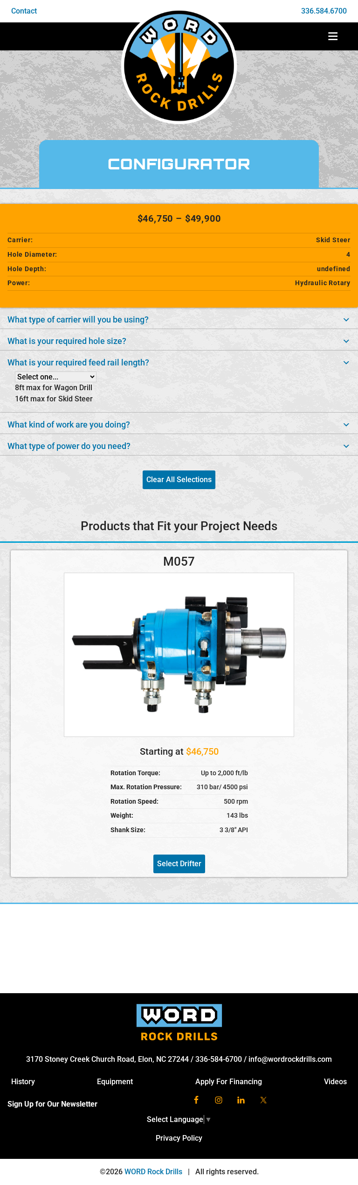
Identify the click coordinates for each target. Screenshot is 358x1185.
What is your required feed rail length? (78, 362)
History (23, 1081)
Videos (335, 1081)
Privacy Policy (179, 1138)
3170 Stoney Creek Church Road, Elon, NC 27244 (107, 1059)
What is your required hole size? (66, 341)
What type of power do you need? (69, 446)
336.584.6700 (324, 11)
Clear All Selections (179, 479)
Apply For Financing (228, 1081)
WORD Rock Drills (153, 1171)
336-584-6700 (218, 1059)
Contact (24, 11)
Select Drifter (179, 863)
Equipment (115, 1081)
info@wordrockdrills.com (290, 1059)
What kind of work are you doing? (68, 424)
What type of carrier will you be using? (78, 319)
